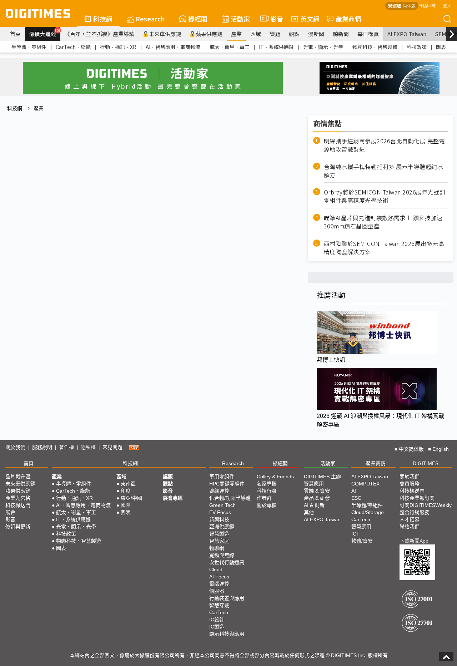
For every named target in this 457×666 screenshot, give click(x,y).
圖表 (441, 46)
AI (353, 491)
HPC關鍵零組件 (227, 484)
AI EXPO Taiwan (406, 34)
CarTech (218, 612)
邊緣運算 (219, 491)
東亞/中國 (131, 498)
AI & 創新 (314, 505)
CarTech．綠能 (73, 46)
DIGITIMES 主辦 (322, 476)
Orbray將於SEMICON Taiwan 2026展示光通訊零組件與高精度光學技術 (385, 196)
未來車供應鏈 (165, 34)
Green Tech (222, 505)
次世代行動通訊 (226, 562)
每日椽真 (368, 34)
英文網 (310, 18)
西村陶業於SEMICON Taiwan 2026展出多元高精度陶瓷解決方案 (384, 248)
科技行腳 (267, 491)
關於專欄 (267, 505)
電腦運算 (219, 584)
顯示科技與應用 (226, 634)
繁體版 (394, 6)
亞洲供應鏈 (221, 526)
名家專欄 (267, 484)
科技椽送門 (17, 505)
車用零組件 (221, 476)
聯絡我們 (410, 526)
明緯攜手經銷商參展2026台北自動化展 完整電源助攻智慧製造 (384, 145)
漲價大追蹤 (44, 33)
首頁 (15, 34)
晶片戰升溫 (17, 476)
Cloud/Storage (367, 512)
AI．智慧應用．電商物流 (173, 46)
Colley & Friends (275, 476)
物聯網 (216, 548)
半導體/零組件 (367, 505)
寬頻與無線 (221, 555)
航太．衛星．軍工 (230, 46)
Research (150, 18)
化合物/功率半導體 (230, 498)
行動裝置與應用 (226, 598)
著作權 (66, 447)
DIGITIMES (425, 463)
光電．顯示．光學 (323, 46)
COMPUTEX (365, 484)
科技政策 (417, 46)
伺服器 (216, 591)
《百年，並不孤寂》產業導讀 (99, 34)
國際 (126, 505)
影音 (273, 18)
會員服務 (410, 484)
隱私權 (88, 447)
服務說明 (42, 447)
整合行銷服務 (415, 512)
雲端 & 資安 (317, 491)
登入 (447, 5)
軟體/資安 (362, 541)
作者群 (264, 498)
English (440, 449)
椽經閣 (197, 18)
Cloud (215, 569)
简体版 (409, 6)
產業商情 (348, 18)
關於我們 (15, 447)
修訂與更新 (17, 526)
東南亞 (128, 484)
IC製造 (216, 627)
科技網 (102, 18)
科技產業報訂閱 (417, 498)
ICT (355, 534)
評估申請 (427, 5)
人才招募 (410, 519)
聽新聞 (341, 34)
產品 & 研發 (317, 498)
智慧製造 (219, 534)
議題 (275, 34)
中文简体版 (411, 449)
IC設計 (216, 619)
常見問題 (112, 447)
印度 (126, 491)
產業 (236, 34)
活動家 (240, 18)
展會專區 (173, 498)
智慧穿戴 (219, 605)
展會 (10, 512)
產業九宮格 (17, 498)
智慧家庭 (219, 541)
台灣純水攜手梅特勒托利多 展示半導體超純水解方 (383, 171)
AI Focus (219, 576)
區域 (255, 34)
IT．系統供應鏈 (276, 46)
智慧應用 (314, 484)
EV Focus (220, 512)
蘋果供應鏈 (209, 34)
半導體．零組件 (28, 46)
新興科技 (219, 519)
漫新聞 (316, 34)
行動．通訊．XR (118, 46)
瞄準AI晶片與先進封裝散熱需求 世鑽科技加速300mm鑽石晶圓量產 (383, 222)
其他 (309, 512)
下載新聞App (414, 541)
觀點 (294, 34)
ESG (356, 498)
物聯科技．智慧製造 (374, 46)
